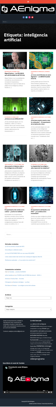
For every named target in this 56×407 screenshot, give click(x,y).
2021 (31, 324)
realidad (48, 352)
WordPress (50, 403)
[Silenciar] (49, 392)
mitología (47, 346)
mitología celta (33, 348)
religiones (31, 354)
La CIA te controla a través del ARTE (14, 246)
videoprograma (37, 358)
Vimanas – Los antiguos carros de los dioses (23, 285)
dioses (44, 328)
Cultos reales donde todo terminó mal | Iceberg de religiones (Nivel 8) (23, 256)
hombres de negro (47, 337)
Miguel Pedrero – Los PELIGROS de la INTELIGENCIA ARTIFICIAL (15, 74)
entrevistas (33, 333)
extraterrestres (36, 335)
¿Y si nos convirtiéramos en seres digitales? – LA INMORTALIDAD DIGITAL (41, 76)
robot (38, 354)
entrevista (48, 331)
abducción (36, 324)
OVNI (39, 352)
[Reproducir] (4, 392)
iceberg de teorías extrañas (44, 340)
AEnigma (32, 401)
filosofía (45, 335)
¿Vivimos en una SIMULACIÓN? (14, 119)
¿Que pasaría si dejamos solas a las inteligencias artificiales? (14, 167)
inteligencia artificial (33, 343)
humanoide (34, 340)
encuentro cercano (37, 331)
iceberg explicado (46, 342)
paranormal (43, 352)
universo (37, 356)
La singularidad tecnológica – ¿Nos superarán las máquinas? (40, 167)
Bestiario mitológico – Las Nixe (21, 282)
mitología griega (45, 348)
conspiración (33, 328)
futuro (38, 337)
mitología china (39, 348)
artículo (41, 326)
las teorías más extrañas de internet (44, 343)
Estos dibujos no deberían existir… (14, 250)
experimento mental (41, 333)
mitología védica (33, 352)
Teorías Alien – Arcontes (17, 278)
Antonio (7, 278)
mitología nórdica (41, 350)
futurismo (33, 337)
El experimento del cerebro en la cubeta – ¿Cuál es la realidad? (14, 210)
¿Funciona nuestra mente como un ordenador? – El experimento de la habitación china (40, 122)
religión (35, 354)
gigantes (41, 337)
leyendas (33, 346)
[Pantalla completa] (51, 392)
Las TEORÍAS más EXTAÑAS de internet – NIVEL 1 (28, 275)
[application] (28, 379)
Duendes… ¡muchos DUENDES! (17, 272)
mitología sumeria (49, 350)
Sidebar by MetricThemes (35, 403)
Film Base (7, 285)
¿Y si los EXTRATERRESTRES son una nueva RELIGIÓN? (19, 253)
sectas (40, 354)
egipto (48, 328)
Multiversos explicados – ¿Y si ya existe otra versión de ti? (20, 260)
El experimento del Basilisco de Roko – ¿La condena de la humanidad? (40, 211)
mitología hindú (33, 350)
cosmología (39, 328)
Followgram (8, 282)
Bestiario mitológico (47, 326)
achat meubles (9, 275)
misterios (40, 346)
